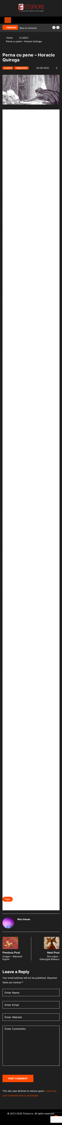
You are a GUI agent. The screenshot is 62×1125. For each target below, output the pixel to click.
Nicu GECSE (12, 906)
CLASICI (23, 37)
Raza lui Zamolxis (28, 28)
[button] (54, 27)
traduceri (50, 906)
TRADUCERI (21, 68)
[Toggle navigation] (7, 20)
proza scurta (32, 906)
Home (9, 37)
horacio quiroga (44, 899)
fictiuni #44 (23, 899)
